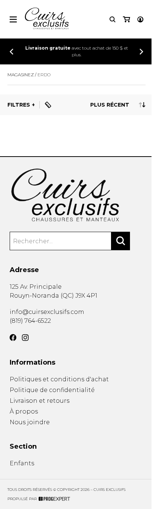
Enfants (22, 463)
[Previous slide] (11, 51)
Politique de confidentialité (52, 390)
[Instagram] (25, 338)
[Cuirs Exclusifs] (77, 195)
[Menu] (13, 19)
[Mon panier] (126, 19)
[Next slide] (141, 51)
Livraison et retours (39, 400)
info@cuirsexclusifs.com (47, 311)
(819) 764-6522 (30, 320)
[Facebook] (13, 338)
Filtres (18, 104)
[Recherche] (112, 19)
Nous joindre (30, 422)
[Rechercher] (120, 241)
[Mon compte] (140, 19)
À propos (24, 411)
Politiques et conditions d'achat (59, 379)
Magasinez (20, 74)
